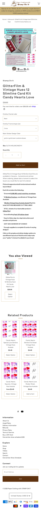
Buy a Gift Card (8, 435)
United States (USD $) (20, 496)
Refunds (5, 428)
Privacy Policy (7, 430)
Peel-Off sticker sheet (21, 214)
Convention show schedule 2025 (13, 437)
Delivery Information (10, 425)
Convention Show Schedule (12, 458)
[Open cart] (39, 3)
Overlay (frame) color (10, 114)
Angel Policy (7, 423)
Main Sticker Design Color (11, 133)
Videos (5, 451)
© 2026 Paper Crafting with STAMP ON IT (17, 488)
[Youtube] (22, 411)
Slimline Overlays (11, 197)
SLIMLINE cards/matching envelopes (23, 193)
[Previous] (5, 50)
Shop (4, 448)
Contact (5, 455)
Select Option (10, 295)
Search (5, 453)
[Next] (35, 50)
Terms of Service (8, 432)
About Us (6, 421)
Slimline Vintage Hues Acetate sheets (16, 203)
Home (4, 19)
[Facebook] (18, 411)
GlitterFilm (6, 211)
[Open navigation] (4, 3)
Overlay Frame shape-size (11, 124)
